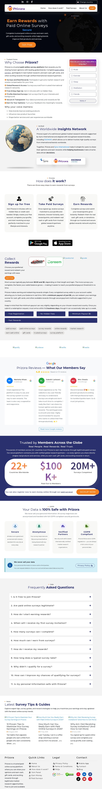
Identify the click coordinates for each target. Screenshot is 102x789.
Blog (81, 769)
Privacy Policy (84, 565)
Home (43, 8)
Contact (82, 766)
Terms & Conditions (63, 766)
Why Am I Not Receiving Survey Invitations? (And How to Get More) (82, 726)
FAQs (57, 769)
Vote (82, 101)
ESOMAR (48, 140)
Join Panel (36, 772)
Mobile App (83, 763)
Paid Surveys (71, 8)
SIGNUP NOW (88, 492)
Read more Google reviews (51, 429)
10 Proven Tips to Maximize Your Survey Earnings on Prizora (18, 726)
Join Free (27, 45)
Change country (86, 2)
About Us (83, 8)
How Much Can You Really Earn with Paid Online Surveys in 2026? (51, 726)
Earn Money (36, 775)
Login (92, 8)
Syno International (61, 147)
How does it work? (55, 8)
